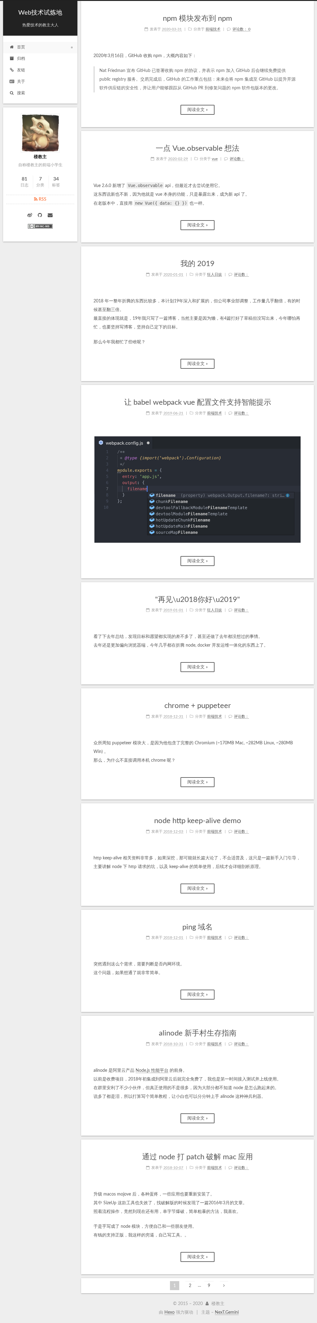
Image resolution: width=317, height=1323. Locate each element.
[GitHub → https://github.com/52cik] (40, 216)
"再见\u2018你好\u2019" (197, 600)
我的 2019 (197, 264)
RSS (41, 199)
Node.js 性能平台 (152, 1070)
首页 (21, 47)
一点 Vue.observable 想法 (197, 148)
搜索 (21, 93)
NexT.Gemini (227, 1312)
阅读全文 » (197, 110)
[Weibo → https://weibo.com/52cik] (30, 216)
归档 (21, 59)
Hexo (169, 1312)
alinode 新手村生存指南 (198, 1033)
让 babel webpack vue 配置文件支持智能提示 (197, 402)
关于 (21, 82)
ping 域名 (197, 927)
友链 (21, 70)
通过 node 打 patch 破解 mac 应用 (197, 1157)
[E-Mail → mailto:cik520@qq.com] (50, 216)
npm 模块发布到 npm (197, 18)
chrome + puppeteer (197, 706)
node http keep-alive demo (197, 821)
